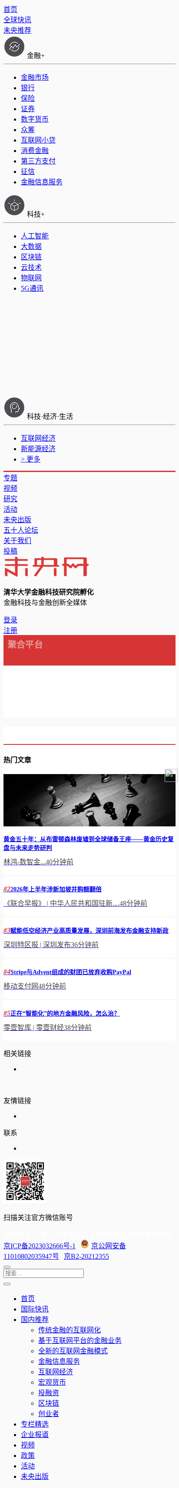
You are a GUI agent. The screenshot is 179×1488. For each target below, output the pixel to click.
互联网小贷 (38, 140)
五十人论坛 (20, 530)
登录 (10, 620)
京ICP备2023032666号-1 (39, 1246)
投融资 (48, 1392)
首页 (10, 9)
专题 (10, 478)
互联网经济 (38, 438)
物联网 (31, 278)
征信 (28, 171)
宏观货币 (52, 1382)
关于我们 (17, 540)
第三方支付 (38, 161)
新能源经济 (38, 448)
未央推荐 (17, 30)
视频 (10, 488)
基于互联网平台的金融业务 (80, 1340)
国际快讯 (35, 1309)
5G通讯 (32, 288)
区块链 (31, 257)
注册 (10, 630)
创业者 (48, 1413)
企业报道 (35, 1434)
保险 (28, 98)
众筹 (28, 129)
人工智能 (35, 236)
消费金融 (35, 150)
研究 (10, 499)
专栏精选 (35, 1424)
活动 (10, 509)
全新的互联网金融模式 (73, 1351)
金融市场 (35, 77)
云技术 (31, 267)
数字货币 (35, 119)
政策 (28, 1455)
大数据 (31, 246)
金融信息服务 (42, 182)
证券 (28, 108)
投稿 (10, 551)
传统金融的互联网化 (69, 1330)
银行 (28, 88)
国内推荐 (35, 1319)
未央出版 (17, 519)
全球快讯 (17, 20)
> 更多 (30, 459)
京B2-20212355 (86, 1256)
